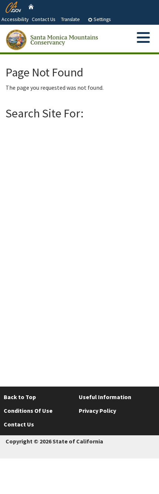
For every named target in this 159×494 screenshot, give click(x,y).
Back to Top (20, 397)
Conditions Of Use (28, 410)
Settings (101, 19)
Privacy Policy (97, 410)
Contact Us (43, 19)
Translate (70, 19)
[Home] (31, 6)
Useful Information (105, 397)
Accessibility (15, 19)
